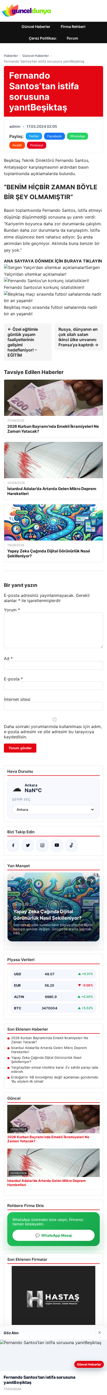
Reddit (17, 145)
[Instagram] (42, 845)
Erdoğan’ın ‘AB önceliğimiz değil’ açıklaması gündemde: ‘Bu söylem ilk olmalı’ (55, 1079)
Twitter (34, 136)
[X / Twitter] (28, 845)
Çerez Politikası (42, 38)
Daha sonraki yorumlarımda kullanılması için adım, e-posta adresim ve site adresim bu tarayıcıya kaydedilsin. (53, 731)
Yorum (12, 609)
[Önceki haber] (80, 880)
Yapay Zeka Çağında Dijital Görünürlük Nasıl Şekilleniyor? (46, 1059)
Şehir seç (21, 799)
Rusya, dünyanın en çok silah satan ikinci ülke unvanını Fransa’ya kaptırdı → (78, 337)
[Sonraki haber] (91, 880)
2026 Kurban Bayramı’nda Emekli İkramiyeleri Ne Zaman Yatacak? (49, 1040)
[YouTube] (57, 845)
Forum (72, 38)
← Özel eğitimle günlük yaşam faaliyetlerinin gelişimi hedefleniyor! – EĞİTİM (23, 342)
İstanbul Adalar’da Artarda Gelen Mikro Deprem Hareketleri (49, 1050)
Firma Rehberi (73, 26)
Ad (8, 658)
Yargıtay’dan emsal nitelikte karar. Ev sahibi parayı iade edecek (54, 1069)
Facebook (54, 136)
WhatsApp (77, 136)
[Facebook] (13, 845)
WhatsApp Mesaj (53, 1235)
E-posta (13, 678)
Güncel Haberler (36, 26)
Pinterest (36, 145)
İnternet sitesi (17, 699)
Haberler (11, 56)
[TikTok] (71, 845)
